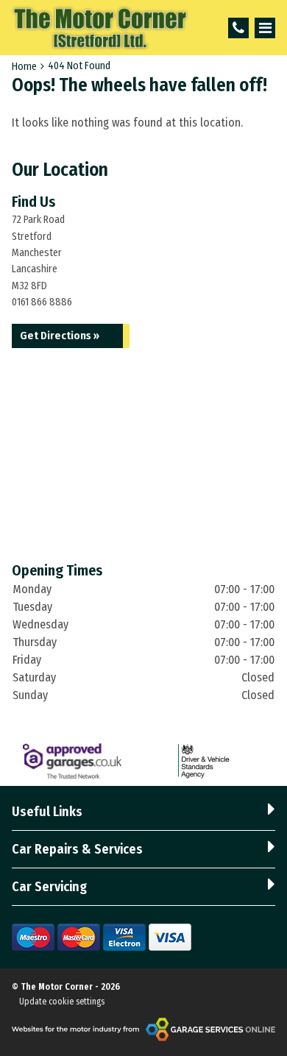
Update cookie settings (61, 1001)
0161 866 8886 (42, 302)
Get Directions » (59, 335)
